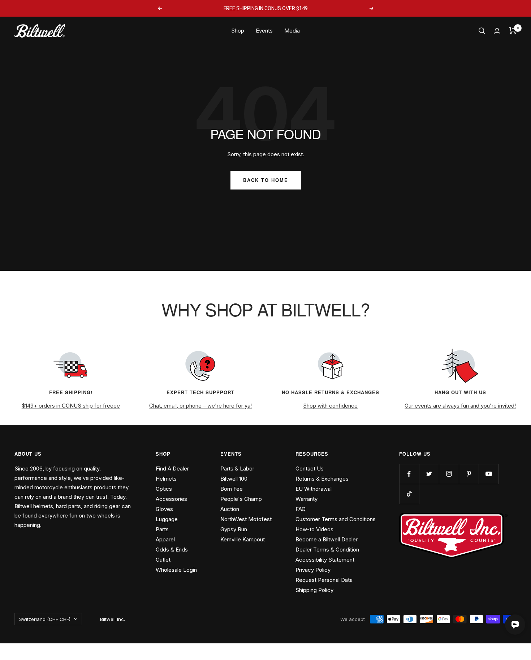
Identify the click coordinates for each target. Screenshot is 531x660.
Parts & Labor (237, 468)
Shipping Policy (314, 590)
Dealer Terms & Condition (327, 549)
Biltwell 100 (233, 478)
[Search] (482, 30)
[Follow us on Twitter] (429, 474)
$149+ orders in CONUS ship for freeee (71, 405)
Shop (237, 30)
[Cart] (513, 30)
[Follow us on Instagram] (449, 474)
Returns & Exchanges (322, 478)
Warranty (306, 498)
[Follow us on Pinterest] (469, 474)
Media (292, 30)
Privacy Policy (313, 569)
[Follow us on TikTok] (409, 494)
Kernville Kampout (242, 539)
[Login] (497, 31)
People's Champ (241, 498)
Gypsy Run (233, 529)
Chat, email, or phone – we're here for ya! (200, 405)
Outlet (163, 559)
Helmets (166, 478)
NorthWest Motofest (246, 519)
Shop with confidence (330, 405)
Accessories (171, 498)
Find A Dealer (172, 468)
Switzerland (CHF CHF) (44, 619)
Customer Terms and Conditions (335, 519)
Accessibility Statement (324, 559)
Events (264, 30)
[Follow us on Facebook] (409, 474)
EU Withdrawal (313, 488)
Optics (164, 488)
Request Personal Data (324, 579)
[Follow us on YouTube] (488, 474)
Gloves (164, 509)
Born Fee (231, 488)
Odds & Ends (172, 549)
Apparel (165, 539)
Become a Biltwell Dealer (326, 539)
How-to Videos (314, 529)
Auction (229, 509)
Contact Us (309, 468)
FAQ (300, 509)
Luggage (167, 519)
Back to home (265, 179)
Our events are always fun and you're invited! (460, 405)
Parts (162, 529)
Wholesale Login (176, 569)
